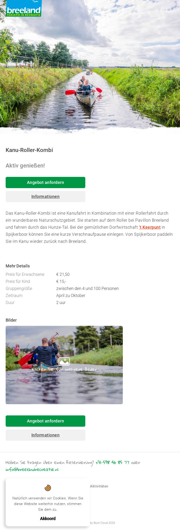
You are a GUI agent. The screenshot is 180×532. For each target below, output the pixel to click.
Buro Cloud (101, 522)
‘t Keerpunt (150, 227)
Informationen (45, 196)
